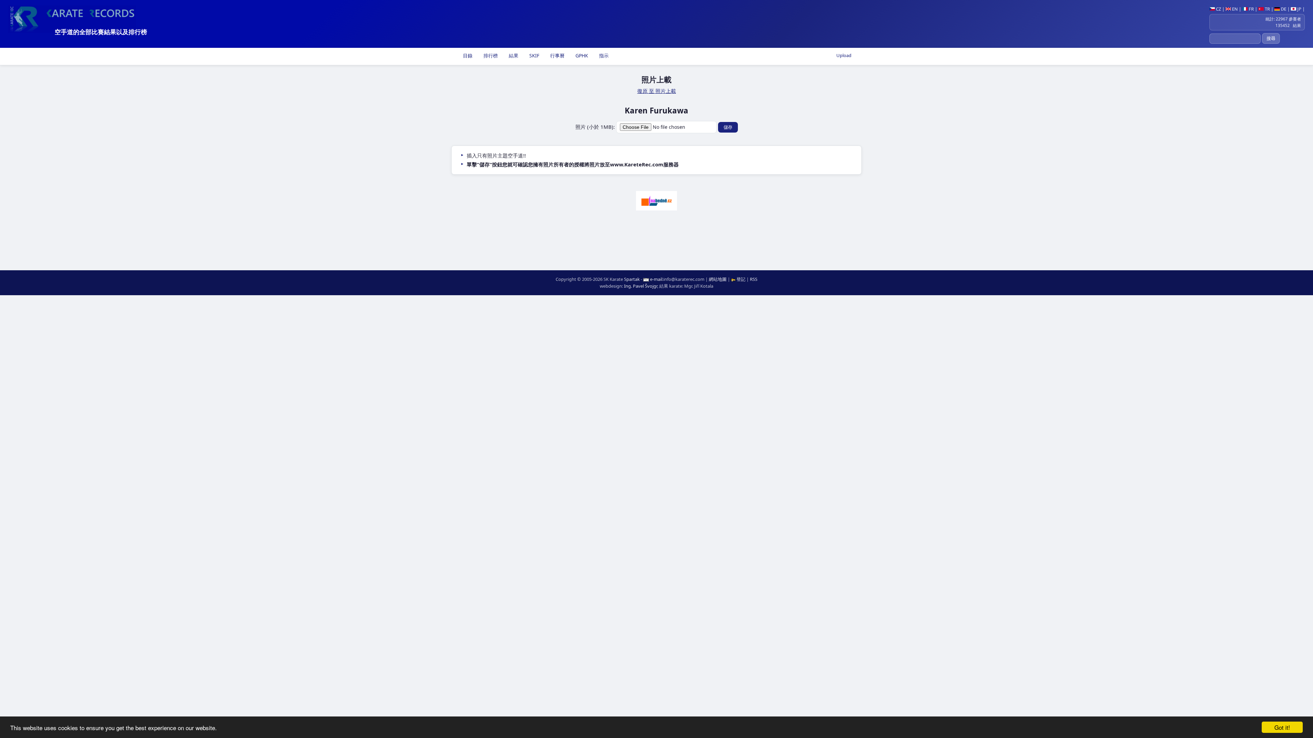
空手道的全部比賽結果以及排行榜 (101, 32)
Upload (843, 55)
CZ (1218, 9)
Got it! (1282, 727)
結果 (512, 55)
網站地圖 (718, 279)
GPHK (581, 55)
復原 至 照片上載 (656, 90)
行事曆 (557, 55)
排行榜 (490, 55)
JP (1298, 9)
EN (1234, 9)
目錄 (467, 55)
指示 (603, 55)
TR (1267, 9)
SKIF (533, 55)
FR (1251, 9)
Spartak (632, 279)
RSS (753, 279)
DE (1283, 9)
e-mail (656, 279)
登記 (740, 279)
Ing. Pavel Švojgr (640, 286)
